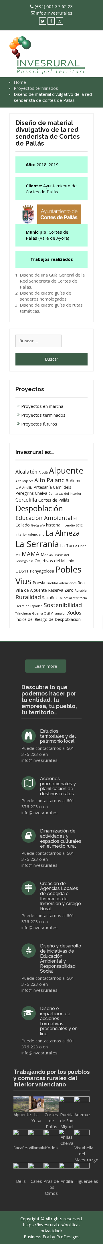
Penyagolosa (42, 571)
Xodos (74, 612)
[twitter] (42, 21)
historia (53, 525)
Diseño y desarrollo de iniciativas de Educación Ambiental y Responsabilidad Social (60, 958)
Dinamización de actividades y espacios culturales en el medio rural (60, 838)
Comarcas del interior (65, 494)
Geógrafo (38, 525)
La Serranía (37, 544)
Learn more (45, 666)
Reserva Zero (61, 590)
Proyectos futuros (39, 424)
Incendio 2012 (72, 525)
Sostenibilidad (63, 605)
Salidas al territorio (72, 598)
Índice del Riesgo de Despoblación (48, 619)
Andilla (27, 488)
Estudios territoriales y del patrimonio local (58, 736)
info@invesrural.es (54, 13)
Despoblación (39, 508)
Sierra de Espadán (29, 606)
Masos (47, 554)
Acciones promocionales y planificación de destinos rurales (58, 786)
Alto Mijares (24, 481)
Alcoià (43, 472)
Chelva (41, 493)
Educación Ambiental (43, 518)
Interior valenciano (29, 534)
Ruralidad (28, 597)
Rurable (81, 591)
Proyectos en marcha (42, 406)
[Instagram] (59, 21)
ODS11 (22, 571)
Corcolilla (26, 499)
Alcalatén (26, 471)
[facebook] (51, 21)
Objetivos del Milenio (54, 560)
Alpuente (66, 470)
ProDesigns (68, 1236)
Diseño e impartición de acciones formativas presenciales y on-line (60, 1021)
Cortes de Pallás (53, 500)
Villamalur (58, 613)
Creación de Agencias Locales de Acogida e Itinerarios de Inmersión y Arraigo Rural (60, 896)
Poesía (39, 582)
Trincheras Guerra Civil (32, 613)
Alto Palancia (51, 480)
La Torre (68, 545)
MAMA (30, 554)
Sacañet (49, 597)
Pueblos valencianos (61, 583)
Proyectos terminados (43, 415)
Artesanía (43, 487)
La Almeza (62, 533)
